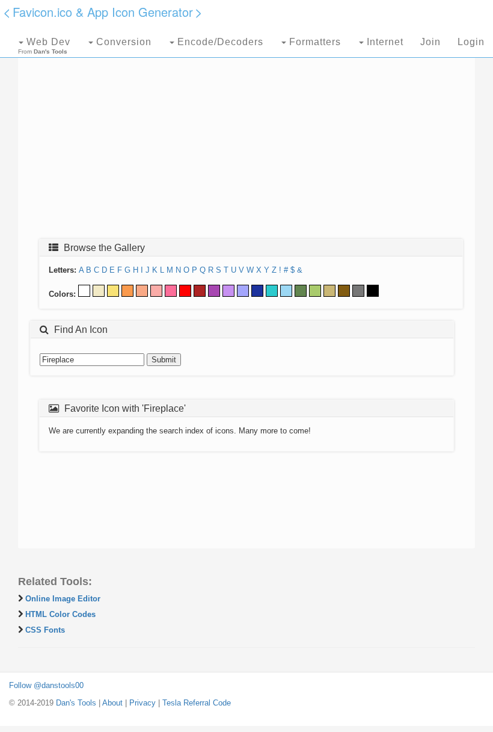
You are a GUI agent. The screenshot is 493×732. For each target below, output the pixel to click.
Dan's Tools (76, 702)
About (112, 702)
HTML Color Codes (60, 614)
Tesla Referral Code (196, 702)
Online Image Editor (62, 598)
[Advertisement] (246, 142)
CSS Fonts (45, 629)
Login (471, 42)
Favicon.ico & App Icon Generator (103, 11)
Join (430, 42)
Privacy (142, 702)
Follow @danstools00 (46, 685)
